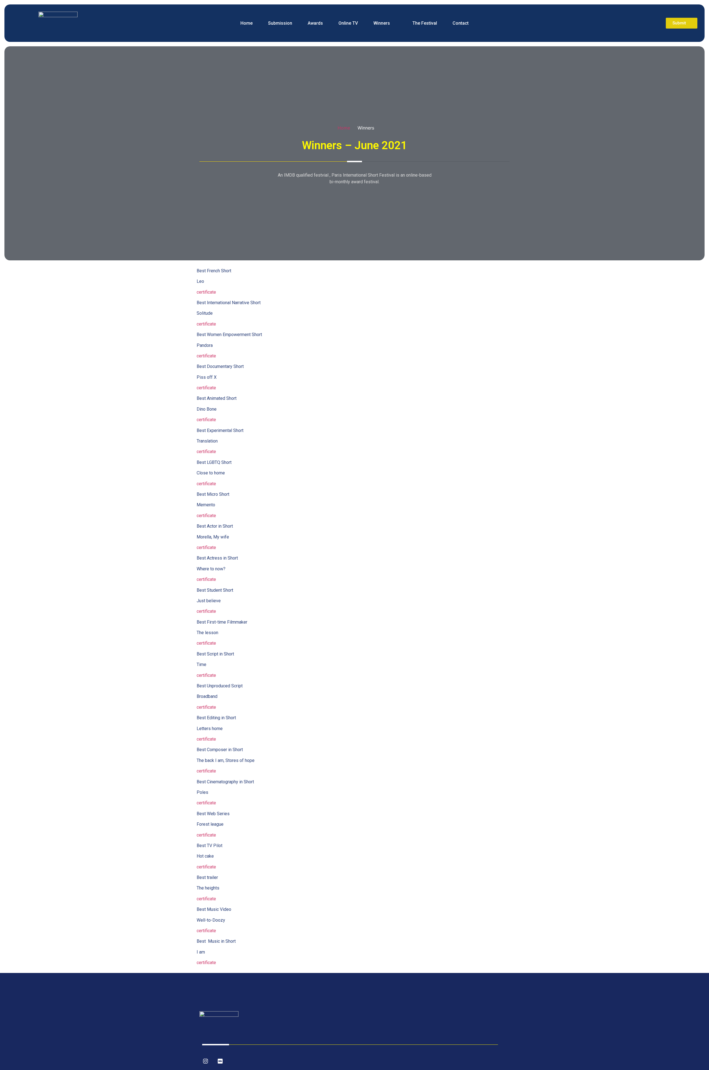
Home (246, 23)
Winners (381, 23)
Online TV (348, 23)
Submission (280, 23)
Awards (315, 23)
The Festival (424, 23)
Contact (461, 23)
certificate (206, 292)
